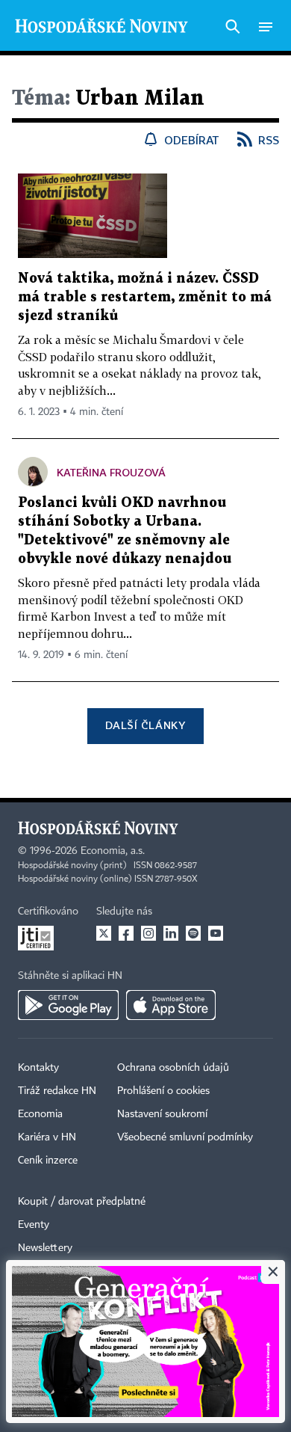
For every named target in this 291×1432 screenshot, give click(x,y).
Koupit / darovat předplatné (82, 1201)
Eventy (33, 1225)
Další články (145, 725)
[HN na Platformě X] (103, 933)
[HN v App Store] (171, 1005)
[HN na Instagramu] (148, 933)
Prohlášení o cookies (163, 1091)
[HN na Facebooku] (126, 933)
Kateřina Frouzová (111, 472)
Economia (40, 1114)
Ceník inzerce (48, 1160)
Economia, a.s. (113, 851)
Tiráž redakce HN (57, 1091)
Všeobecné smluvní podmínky (185, 1137)
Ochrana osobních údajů (173, 1068)
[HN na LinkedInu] (170, 933)
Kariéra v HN (47, 1137)
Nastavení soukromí (162, 1114)
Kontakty (38, 1068)
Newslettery (45, 1248)
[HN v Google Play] (68, 1005)
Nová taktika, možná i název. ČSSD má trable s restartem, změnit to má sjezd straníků (145, 297)
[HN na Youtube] (215, 933)
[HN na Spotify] (193, 933)
